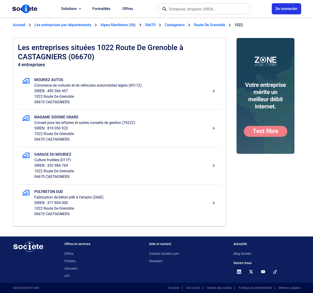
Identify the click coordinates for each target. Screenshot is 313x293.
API (67, 276)
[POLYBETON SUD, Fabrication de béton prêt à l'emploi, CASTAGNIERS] (119, 202)
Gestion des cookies (219, 288)
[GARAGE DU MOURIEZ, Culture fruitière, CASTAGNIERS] (119, 165)
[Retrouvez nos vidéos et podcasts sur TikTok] (275, 271)
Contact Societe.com (164, 253)
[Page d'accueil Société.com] (25, 8)
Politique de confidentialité (255, 288)
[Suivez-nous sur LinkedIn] (239, 271)
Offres (127, 8)
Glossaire (155, 261)
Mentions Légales (289, 288)
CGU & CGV (193, 288)
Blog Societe (242, 253)
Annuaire (70, 268)
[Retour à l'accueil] (28, 246)
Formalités (101, 8)
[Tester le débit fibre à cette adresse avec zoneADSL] (265, 96)
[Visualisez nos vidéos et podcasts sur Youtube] (263, 271)
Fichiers (70, 261)
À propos (173, 288)
